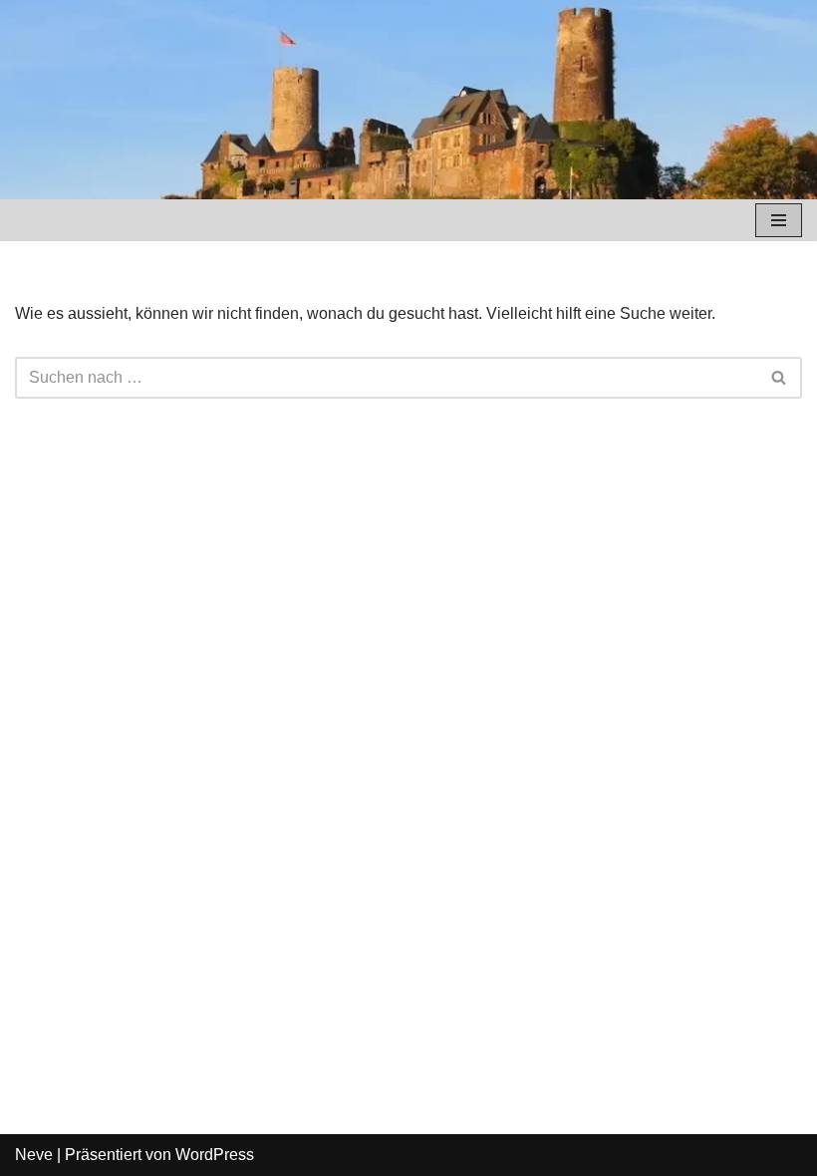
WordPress (214, 1154)
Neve (34, 1154)
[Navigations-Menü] (778, 220)
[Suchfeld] (779, 378)
